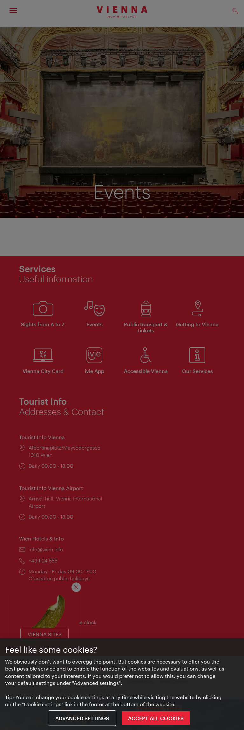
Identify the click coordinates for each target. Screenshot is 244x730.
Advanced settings (82, 718)
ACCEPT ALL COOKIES (156, 718)
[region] (122, 684)
